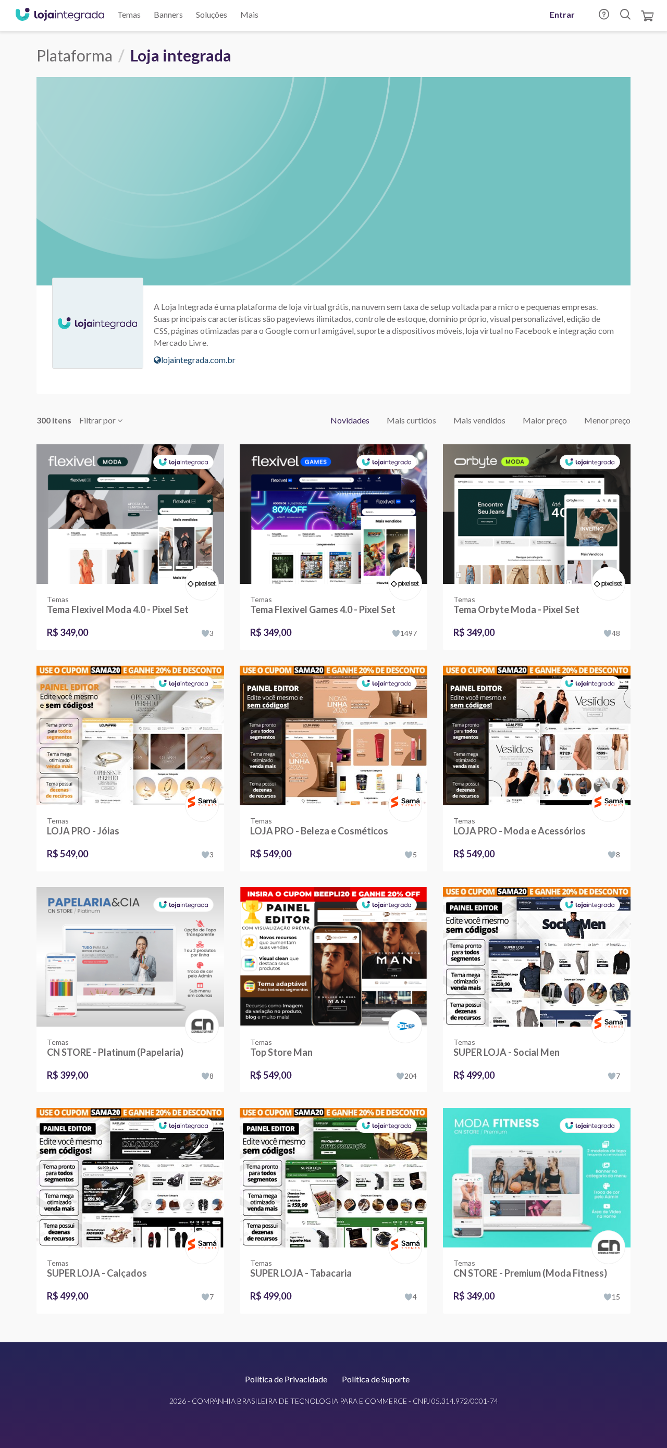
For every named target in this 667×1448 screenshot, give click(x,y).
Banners (168, 14)
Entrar (562, 14)
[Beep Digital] (403, 1015)
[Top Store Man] (333, 957)
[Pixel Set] (200, 573)
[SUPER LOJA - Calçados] (130, 1177)
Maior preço (545, 420)
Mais (249, 14)
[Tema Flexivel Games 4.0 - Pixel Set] (333, 514)
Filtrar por (98, 420)
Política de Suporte (376, 1379)
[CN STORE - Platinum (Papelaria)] (130, 957)
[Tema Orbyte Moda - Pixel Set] (537, 514)
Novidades (349, 420)
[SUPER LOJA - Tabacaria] (333, 1177)
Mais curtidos (411, 420)
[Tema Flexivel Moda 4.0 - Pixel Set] (130, 514)
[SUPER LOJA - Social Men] (537, 957)
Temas (129, 14)
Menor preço (607, 420)
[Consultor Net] (200, 1025)
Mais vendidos (479, 420)
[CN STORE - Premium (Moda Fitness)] (537, 1177)
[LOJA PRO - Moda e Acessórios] (537, 735)
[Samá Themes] (200, 794)
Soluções (211, 14)
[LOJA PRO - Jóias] (130, 735)
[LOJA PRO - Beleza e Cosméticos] (333, 735)
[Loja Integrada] (60, 15)
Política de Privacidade (286, 1379)
